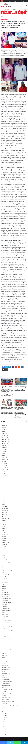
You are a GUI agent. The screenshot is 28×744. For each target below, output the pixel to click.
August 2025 (4, 447)
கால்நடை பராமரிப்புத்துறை (6, 598)
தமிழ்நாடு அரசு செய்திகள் (7, 642)
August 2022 (4, 520)
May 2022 (4, 526)
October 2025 (5, 443)
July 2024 (4, 473)
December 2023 (5, 488)
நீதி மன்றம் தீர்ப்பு (5, 665)
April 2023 (4, 504)
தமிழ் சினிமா (4, 636)
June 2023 (4, 500)
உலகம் (3, 584)
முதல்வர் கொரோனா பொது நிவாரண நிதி (9, 707)
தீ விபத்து (3, 644)
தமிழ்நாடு (3, 640)
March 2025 (4, 457)
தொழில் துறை (4, 653)
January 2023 (5, 510)
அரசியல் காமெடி (5, 557)
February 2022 (5, 532)
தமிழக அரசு (4, 632)
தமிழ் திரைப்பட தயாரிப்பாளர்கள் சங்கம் (9, 638)
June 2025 (4, 451)
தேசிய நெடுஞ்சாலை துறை (7, 646)
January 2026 (5, 437)
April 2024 (4, 479)
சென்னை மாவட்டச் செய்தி (7, 626)
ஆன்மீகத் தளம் (5, 565)
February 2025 (5, 459)
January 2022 (5, 534)
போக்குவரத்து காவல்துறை (7, 681)
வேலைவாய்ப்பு (4, 732)
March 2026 (4, 433)
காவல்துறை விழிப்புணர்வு (6, 602)
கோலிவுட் (3, 612)
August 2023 (4, 496)
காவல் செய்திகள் (5, 600)
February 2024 (5, 483)
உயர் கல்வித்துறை (5, 582)
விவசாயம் (4, 727)
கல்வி (3, 590)
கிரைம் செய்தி (4, 604)
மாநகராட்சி (4, 695)
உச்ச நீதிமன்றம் (4, 578)
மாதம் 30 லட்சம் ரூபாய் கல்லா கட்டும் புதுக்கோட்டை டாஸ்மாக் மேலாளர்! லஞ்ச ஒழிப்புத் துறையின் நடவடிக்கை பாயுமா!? (20, 388)
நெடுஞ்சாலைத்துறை (6, 669)
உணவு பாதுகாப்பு (5, 580)
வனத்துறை (4, 721)
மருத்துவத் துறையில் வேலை (7, 689)
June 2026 (4, 427)
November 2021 (5, 538)
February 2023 (5, 508)
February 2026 (5, 435)
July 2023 (4, 498)
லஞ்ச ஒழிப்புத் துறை (8, 16)
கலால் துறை (4, 586)
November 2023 (5, 490)
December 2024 (5, 463)
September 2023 (5, 494)
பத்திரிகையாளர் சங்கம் (6, 673)
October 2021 (4, 540)
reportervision (4, 30)
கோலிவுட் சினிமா (5, 614)
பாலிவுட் (3, 675)
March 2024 (4, 481)
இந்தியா (3, 568)
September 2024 (5, 469)
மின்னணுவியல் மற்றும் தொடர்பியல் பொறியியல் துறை (12, 705)
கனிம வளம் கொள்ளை (6, 594)
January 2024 (5, 485)
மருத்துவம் (4, 691)
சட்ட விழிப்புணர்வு (5, 616)
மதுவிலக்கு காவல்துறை (6, 685)
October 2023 (5, 492)
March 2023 (4, 506)
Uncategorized (5, 553)
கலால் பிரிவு (4, 588)
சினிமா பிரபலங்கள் (5, 622)
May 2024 (4, 477)
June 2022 (4, 524)
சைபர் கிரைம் (4, 628)
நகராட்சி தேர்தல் (5, 661)
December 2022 (5, 512)
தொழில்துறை (4, 655)
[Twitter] (6, 367)
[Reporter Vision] (6, 5)
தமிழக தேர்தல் (4, 634)
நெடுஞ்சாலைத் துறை (6, 667)
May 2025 (4, 453)
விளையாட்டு (4, 729)
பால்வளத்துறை (4, 677)
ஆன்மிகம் (4, 563)
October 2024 (5, 467)
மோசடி (3, 709)
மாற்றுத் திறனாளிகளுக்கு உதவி (8, 701)
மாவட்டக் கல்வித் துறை (6, 697)
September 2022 (5, 518)
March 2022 (4, 530)
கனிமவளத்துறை (5, 596)
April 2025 (4, 455)
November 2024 (5, 465)
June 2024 (4, 475)
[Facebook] (3, 367)
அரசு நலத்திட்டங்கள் (5, 559)
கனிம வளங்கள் (5, 592)
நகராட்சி (3, 659)
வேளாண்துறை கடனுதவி (6, 734)
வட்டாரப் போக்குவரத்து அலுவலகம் (8, 717)
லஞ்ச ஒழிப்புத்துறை (5, 715)
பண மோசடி (4, 671)
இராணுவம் (4, 572)
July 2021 (4, 546)
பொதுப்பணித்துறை (5, 679)
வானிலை (3, 723)
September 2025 (5, 445)
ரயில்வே (3, 711)
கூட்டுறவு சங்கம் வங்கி (6, 608)
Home (3, 16)
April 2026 (4, 431)
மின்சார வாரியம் (5, 703)
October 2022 (5, 516)
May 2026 (4, 429)
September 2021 (5, 542)
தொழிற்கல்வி (4, 657)
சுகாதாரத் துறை (5, 624)
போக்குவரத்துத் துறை (6, 683)
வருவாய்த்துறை (5, 719)
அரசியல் (3, 555)
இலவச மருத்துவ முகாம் (6, 574)
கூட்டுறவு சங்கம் (5, 606)
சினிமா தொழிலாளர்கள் (6, 620)
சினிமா (3, 618)
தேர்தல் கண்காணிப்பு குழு (7, 648)
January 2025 (5, 461)
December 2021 (5, 536)
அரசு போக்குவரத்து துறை (6, 561)
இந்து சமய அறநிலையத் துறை (7, 570)
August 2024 (4, 471)
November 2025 (5, 441)
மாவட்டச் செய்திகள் (5, 699)
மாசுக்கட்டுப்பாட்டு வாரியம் (7, 693)
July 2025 (4, 449)
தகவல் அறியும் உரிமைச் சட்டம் (7, 630)
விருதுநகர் (4, 725)
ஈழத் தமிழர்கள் (4, 576)
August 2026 (4, 425)
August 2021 (4, 544)
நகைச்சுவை (4, 663)
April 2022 (4, 528)
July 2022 (4, 522)
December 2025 (5, 439)
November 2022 (5, 514)
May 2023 (4, 502)
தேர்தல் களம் (4, 651)
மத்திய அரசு (4, 687)
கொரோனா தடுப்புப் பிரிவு (6, 610)
